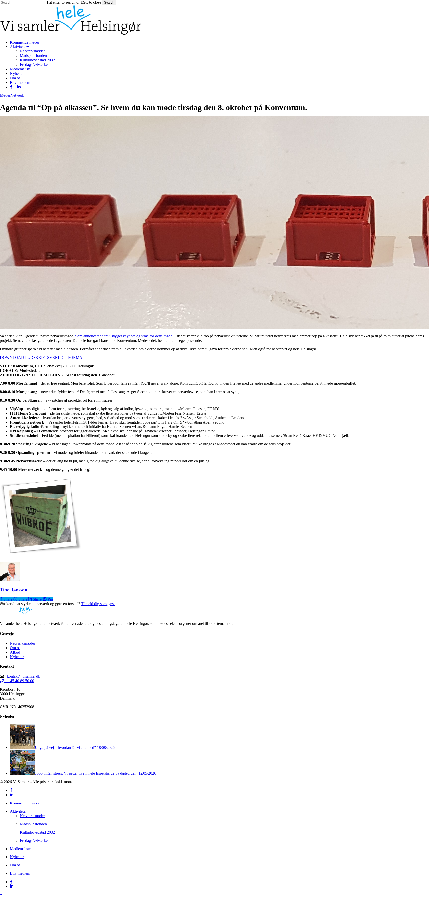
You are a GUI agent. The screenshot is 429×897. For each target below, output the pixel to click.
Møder (5, 95)
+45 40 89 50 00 (19, 681)
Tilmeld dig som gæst (98, 604)
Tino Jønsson (13, 589)
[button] (1, 895)
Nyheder (17, 657)
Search (109, 2)
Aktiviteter (18, 811)
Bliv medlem (20, 873)
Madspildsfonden (33, 824)
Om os (15, 648)
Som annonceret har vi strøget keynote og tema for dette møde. (124, 336)
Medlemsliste (20, 849)
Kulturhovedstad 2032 (37, 832)
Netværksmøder (22, 643)
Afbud (15, 652)
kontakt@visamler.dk (22, 676)
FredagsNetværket (34, 840)
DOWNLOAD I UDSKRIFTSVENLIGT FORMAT (42, 357)
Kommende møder (24, 803)
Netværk (17, 95)
